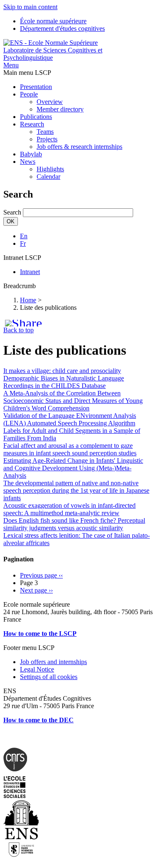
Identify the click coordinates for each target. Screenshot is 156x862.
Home (28, 300)
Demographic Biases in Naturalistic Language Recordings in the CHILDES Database (63, 382)
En (23, 236)
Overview (50, 101)
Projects (47, 139)
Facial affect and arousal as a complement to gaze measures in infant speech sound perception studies (69, 449)
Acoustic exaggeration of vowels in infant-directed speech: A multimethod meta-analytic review (69, 509)
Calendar (48, 176)
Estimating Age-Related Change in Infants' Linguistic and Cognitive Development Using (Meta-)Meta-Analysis (73, 468)
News (27, 161)
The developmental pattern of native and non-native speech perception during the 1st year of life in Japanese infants (76, 490)
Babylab (31, 154)
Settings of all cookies (48, 676)
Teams (45, 131)
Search (12, 212)
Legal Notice (37, 669)
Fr (23, 243)
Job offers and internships (53, 661)
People (29, 94)
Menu (11, 65)
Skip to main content (30, 6)
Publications (36, 116)
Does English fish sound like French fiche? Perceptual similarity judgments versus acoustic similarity (74, 524)
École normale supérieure (53, 21)
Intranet (30, 271)
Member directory (60, 109)
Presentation (36, 86)
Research (32, 124)
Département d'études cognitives (62, 28)
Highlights (50, 169)
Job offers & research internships (79, 146)
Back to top (18, 329)
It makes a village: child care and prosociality (62, 370)
